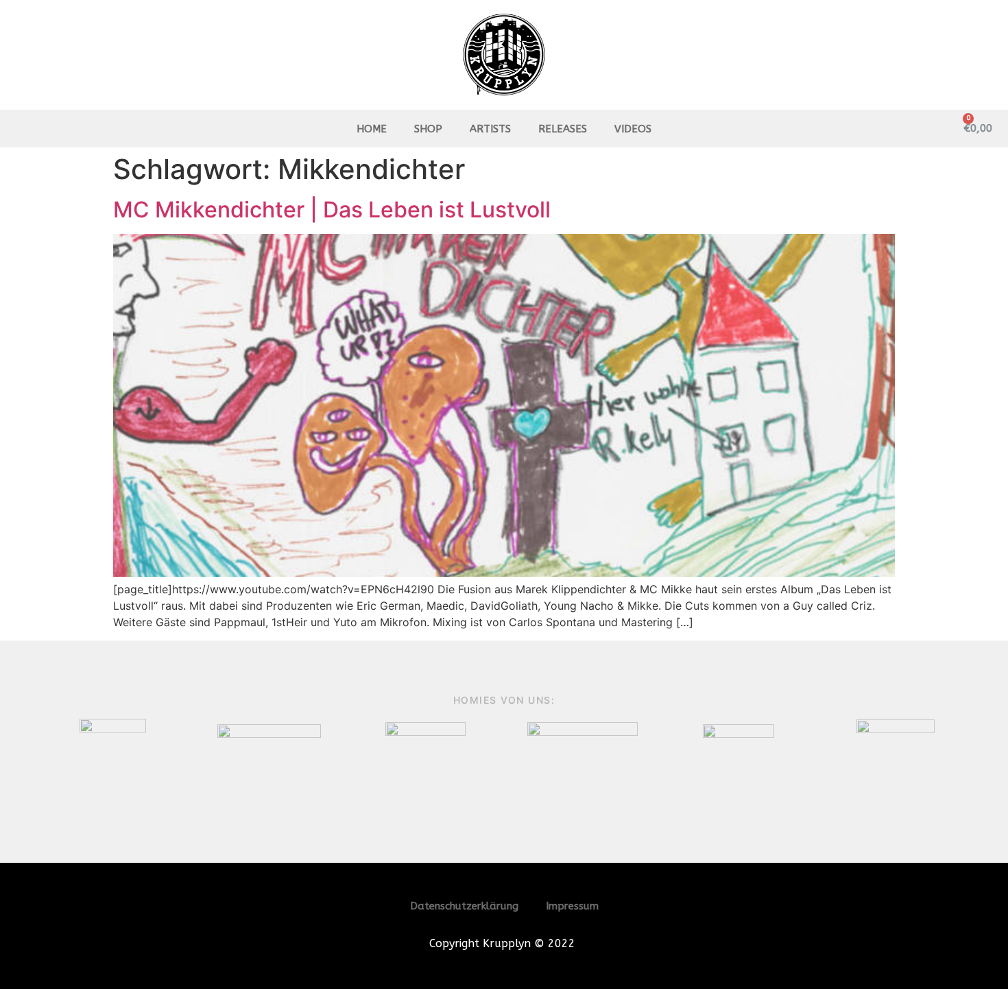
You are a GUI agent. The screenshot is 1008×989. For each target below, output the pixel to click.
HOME (372, 129)
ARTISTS (490, 129)
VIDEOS (632, 129)
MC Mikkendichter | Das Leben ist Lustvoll (332, 209)
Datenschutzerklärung (464, 906)
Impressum (572, 906)
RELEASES (562, 129)
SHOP (428, 129)
